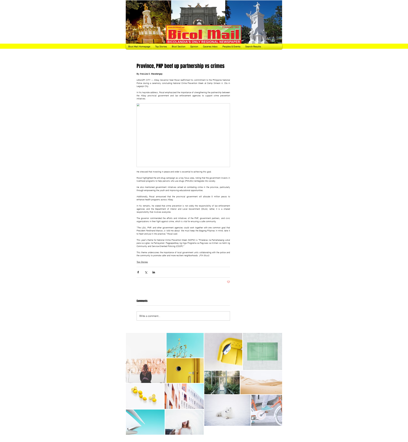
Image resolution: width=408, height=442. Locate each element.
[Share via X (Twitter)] (145, 272)
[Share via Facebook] (138, 272)
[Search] (278, 24)
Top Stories (142, 261)
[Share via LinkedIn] (153, 272)
